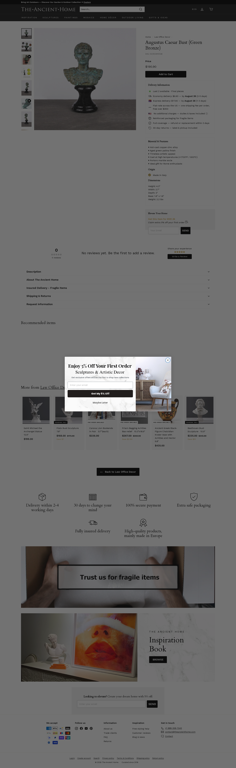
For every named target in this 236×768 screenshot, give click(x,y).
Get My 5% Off (100, 393)
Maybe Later (100, 402)
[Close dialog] (167, 360)
